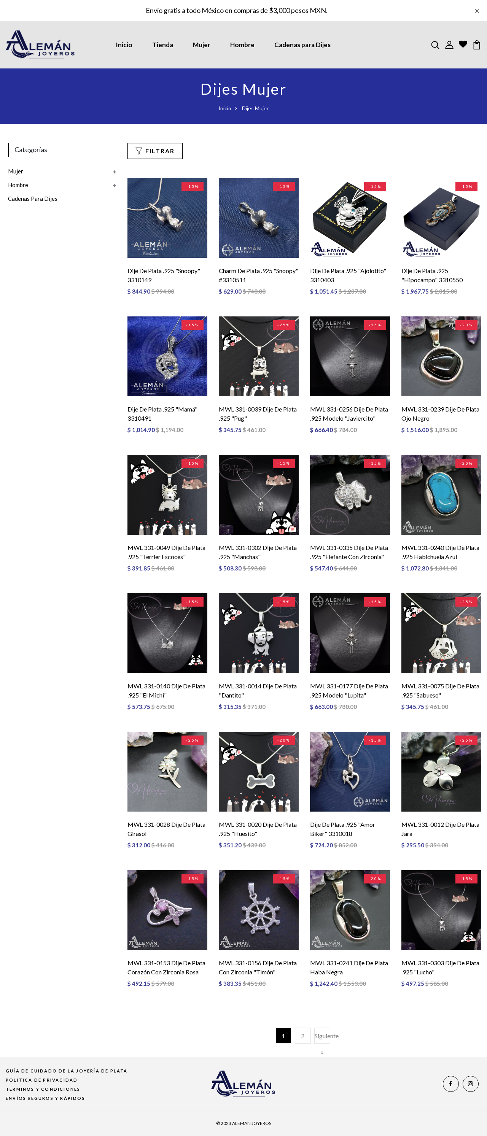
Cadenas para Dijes (302, 45)
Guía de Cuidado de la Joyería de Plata (67, 1070)
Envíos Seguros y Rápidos (45, 1098)
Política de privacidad (42, 1079)
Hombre (242, 45)
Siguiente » (322, 1043)
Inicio (124, 45)
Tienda (162, 45)
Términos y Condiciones (43, 1089)
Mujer (201, 45)
